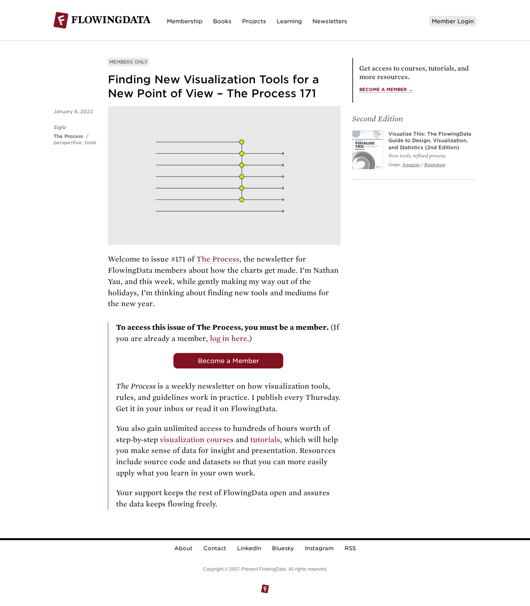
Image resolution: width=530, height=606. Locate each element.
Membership (185, 21)
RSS (350, 548)
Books (222, 21)
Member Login (453, 21)
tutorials (265, 440)
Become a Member (228, 361)
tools (90, 142)
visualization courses (197, 440)
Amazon (411, 164)
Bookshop (434, 164)
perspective (68, 142)
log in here (228, 338)
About (183, 548)
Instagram (319, 548)
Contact (214, 548)
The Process (68, 136)
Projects (254, 21)
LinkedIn (249, 548)
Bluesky (283, 548)
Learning (289, 21)
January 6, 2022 (73, 111)
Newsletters (329, 21)
